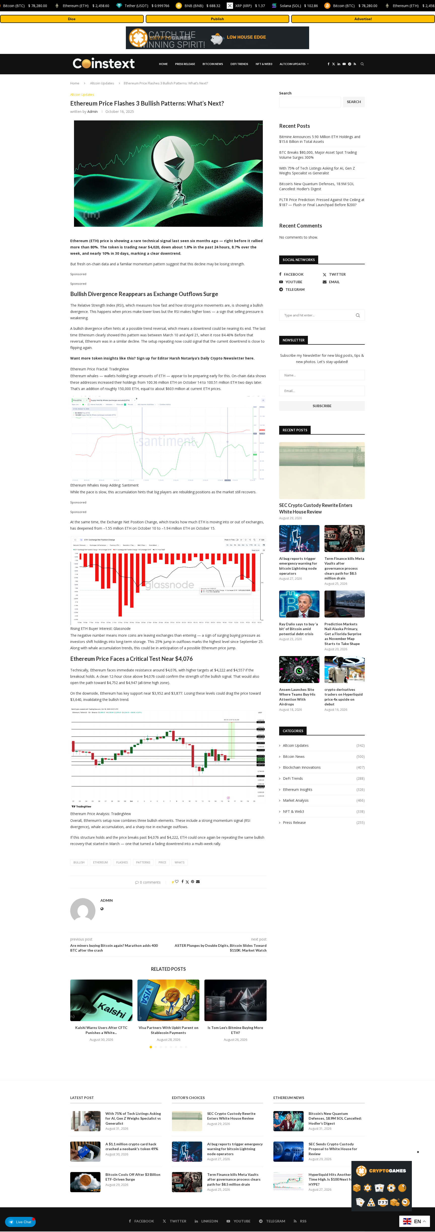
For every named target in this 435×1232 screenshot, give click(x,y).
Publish (217, 19)
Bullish (79, 862)
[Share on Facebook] (183, 881)
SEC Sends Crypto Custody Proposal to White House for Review (333, 1149)
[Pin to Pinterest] (192, 881)
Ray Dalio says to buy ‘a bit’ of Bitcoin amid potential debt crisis (298, 629)
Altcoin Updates (293, 64)
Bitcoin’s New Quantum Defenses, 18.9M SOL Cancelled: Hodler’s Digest (316, 186)
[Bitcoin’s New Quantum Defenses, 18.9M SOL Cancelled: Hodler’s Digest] (288, 1121)
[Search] (362, 64)
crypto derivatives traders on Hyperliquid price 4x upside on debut (343, 696)
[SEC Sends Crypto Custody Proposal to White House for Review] (288, 1152)
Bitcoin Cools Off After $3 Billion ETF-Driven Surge (132, 1177)
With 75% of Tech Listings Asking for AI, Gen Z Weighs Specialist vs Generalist (317, 171)
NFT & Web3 (264, 64)
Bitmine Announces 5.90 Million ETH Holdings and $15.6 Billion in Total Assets (319, 139)
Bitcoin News (213, 64)
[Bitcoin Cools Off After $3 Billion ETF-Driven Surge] (85, 1182)
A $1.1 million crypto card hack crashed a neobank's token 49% (131, 1146)
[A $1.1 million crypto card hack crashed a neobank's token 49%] (85, 1152)
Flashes (122, 862)
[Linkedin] (339, 64)
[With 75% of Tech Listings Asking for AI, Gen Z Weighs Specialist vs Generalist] (85, 1121)
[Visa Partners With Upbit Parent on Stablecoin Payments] (168, 1000)
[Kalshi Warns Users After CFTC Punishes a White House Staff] (101, 1000)
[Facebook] (329, 64)
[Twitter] (333, 64)
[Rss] (355, 64)
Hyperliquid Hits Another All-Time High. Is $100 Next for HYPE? (333, 1179)
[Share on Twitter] (187, 881)
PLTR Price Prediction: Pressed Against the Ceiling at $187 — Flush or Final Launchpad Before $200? (322, 202)
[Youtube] (344, 64)
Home (163, 64)
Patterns (143, 862)
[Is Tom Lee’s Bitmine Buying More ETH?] (235, 1000)
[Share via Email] (198, 881)
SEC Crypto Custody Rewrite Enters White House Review (315, 508)
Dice (72, 19)
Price (162, 862)
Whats (179, 862)
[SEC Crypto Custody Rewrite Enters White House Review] (322, 470)
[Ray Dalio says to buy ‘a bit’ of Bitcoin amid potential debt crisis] (299, 604)
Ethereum (100, 862)
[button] (77, 1014)
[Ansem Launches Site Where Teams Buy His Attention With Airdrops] (299, 669)
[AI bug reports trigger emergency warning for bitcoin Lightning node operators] (299, 538)
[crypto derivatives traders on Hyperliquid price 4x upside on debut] (344, 669)
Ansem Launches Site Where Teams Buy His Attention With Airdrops (297, 696)
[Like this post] (176, 881)
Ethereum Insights (324, 789)
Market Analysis (324, 800)
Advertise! (363, 19)
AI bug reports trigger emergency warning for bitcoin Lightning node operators (298, 565)
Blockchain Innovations (324, 767)
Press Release (185, 64)
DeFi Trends (239, 64)
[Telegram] (349, 64)
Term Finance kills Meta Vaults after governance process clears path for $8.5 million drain (344, 568)
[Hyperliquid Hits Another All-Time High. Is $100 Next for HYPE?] (288, 1182)
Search (285, 93)
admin (92, 111)
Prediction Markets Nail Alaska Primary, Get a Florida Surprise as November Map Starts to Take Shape (342, 634)
